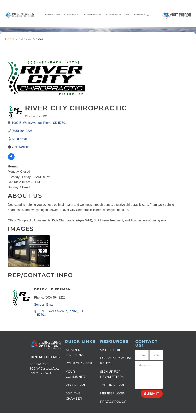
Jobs (127, 15)
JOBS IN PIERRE (112, 385)
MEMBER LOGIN (112, 393)
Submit (151, 394)
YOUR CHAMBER (79, 363)
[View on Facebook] (11, 159)
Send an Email (44, 304)
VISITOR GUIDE (112, 350)
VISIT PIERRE (76, 385)
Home (10, 39)
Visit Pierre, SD (112, 15)
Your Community (91, 15)
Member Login (139, 15)
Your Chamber (70, 15)
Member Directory (52, 15)
